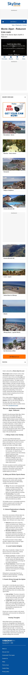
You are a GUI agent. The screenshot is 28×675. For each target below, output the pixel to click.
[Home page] (3, 21)
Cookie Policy (5, 668)
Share (23, 59)
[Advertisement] (14, 14)
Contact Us (5, 658)
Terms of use (5, 665)
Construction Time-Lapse (8, 655)
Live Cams (13, 21)
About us (4, 648)
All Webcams (14, 357)
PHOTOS (4, 362)
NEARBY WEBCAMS (7, 97)
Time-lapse (4, 59)
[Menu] (24, 21)
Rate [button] (17, 59)
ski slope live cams (13, 405)
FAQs (3, 661)
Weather (11, 59)
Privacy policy (5, 671)
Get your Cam (5, 652)
